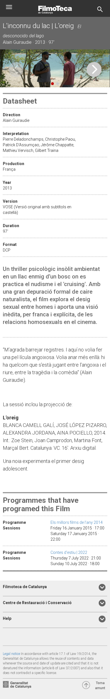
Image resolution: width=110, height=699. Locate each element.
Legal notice (11, 654)
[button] (94, 69)
